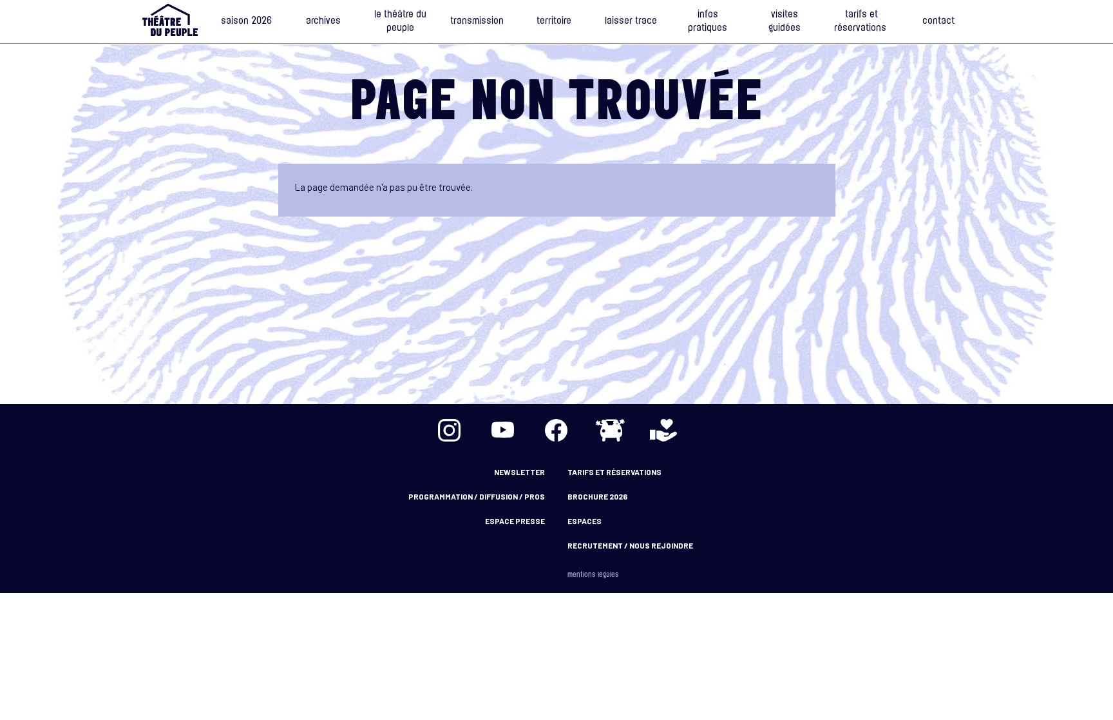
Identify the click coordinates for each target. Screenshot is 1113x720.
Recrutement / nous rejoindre (630, 545)
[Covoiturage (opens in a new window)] (610, 430)
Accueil (170, 20)
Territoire (554, 21)
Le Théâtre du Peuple (400, 22)
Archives (323, 21)
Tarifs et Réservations (861, 22)
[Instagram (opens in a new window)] (449, 430)
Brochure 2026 (597, 496)
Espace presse (515, 520)
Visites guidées (784, 22)
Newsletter (519, 471)
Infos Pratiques (707, 22)
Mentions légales (593, 575)
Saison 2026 (246, 21)
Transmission (477, 21)
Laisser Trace (631, 21)
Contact (938, 21)
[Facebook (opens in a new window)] (556, 430)
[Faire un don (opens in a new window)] (663, 430)
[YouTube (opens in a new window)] (503, 430)
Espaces (584, 520)
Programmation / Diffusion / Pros (476, 496)
